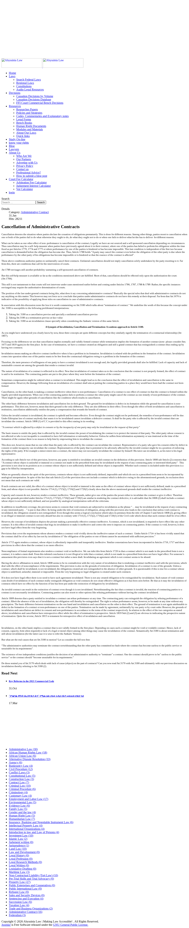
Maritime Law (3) (19, 872)
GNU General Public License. (70, 924)
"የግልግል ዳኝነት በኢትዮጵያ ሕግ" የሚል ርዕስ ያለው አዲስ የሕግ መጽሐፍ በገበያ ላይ (46, 696)
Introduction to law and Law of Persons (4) (34, 832)
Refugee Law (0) (19, 892)
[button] (12, 76)
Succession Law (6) (20, 901)
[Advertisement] (94, 27)
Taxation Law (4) (19, 905)
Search (5, 198)
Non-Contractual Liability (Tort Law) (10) (33, 875)
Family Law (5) (18, 809)
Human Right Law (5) (22, 815)
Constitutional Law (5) (22, 775)
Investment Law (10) (21, 835)
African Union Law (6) (22, 755)
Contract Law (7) (19, 782)
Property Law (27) (19, 882)
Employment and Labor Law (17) (28, 799)
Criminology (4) (18, 792)
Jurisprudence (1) (19, 845)
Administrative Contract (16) (25, 911)
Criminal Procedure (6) (22, 789)
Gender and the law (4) (22, 812)
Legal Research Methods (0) (25, 862)
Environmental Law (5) (22, 802)
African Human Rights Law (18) (28, 752)
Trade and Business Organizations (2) (31, 908)
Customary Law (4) (20, 795)
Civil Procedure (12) (21, 769)
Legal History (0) (19, 855)
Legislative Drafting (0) (22, 868)
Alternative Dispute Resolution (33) (29, 759)
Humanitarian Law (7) (22, 818)
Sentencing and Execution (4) (26, 898)
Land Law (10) (18, 848)
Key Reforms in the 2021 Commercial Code (31, 681)
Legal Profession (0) (20, 858)
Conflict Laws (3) (19, 772)
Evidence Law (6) (19, 805)
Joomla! (6, 924)
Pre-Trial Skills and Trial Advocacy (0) (31, 878)
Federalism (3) (17, 915)
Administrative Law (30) (23, 749)
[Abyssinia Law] (42, 66)
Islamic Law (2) (18, 838)
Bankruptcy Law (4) (21, 765)
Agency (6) (15, 762)
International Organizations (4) (26, 828)
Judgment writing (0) (21, 842)
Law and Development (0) (24, 852)
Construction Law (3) (21, 779)
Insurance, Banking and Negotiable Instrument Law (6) (41, 822)
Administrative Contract (35, 212)
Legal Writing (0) (19, 865)
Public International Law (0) (25, 888)
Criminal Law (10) (20, 785)
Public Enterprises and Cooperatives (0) (32, 885)
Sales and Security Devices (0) (26, 895)
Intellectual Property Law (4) (25, 825)
